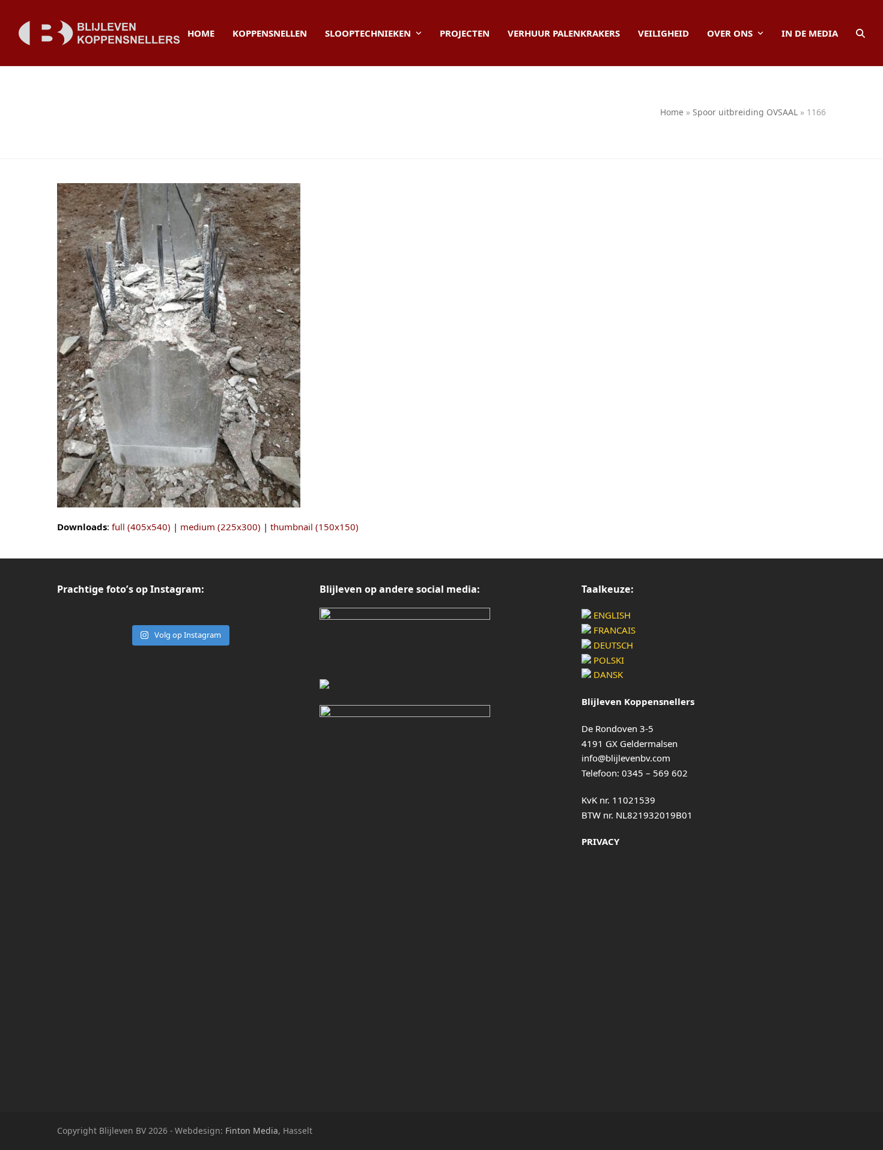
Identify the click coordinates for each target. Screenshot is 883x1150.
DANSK (607, 674)
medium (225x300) (220, 527)
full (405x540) (141, 527)
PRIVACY (600, 841)
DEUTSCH (612, 645)
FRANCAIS (613, 630)
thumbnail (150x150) (314, 527)
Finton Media (251, 1130)
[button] (860, 33)
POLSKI (607, 660)
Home (672, 112)
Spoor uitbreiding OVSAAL (745, 112)
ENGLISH (611, 615)
